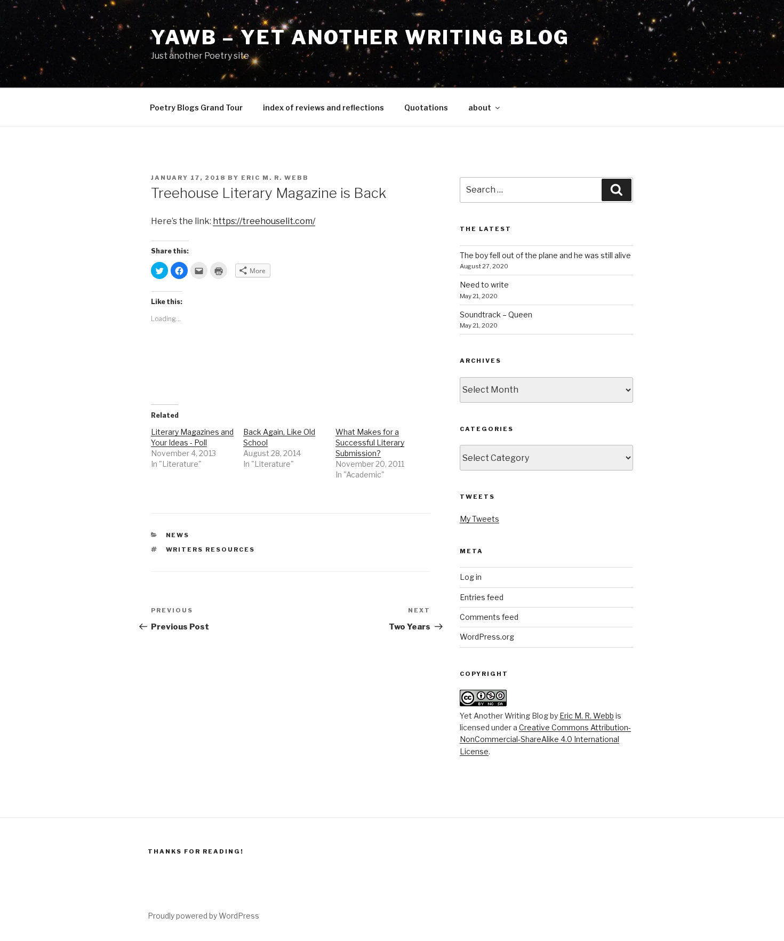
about (479, 107)
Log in (471, 576)
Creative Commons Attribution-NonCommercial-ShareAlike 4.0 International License (545, 739)
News (178, 535)
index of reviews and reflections (323, 107)
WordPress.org (487, 636)
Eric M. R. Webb (275, 177)
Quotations (426, 107)
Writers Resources (210, 549)
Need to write (484, 284)
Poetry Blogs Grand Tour (196, 107)
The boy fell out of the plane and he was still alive (545, 255)
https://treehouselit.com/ (264, 221)
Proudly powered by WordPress (203, 915)
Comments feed (489, 616)
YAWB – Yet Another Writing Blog (360, 37)
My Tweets (479, 518)
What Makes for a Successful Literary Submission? (369, 442)
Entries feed (481, 597)
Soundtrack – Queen (496, 314)
